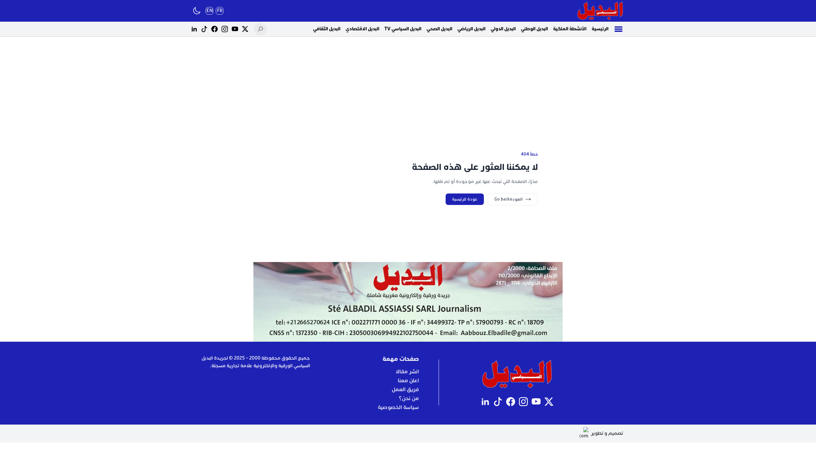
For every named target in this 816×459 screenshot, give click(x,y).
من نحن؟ (409, 398)
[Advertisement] (408, 86)
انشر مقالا (407, 371)
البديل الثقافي (326, 29)
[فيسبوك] (214, 29)
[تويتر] (245, 29)
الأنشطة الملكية (569, 29)
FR (219, 11)
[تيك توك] (204, 29)
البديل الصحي (439, 29)
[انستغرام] (225, 29)
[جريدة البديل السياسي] (600, 11)
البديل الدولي (503, 29)
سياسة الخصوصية (398, 407)
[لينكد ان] (194, 29)
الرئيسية (600, 29)
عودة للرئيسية (464, 199)
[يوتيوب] (235, 29)
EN (210, 11)
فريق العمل (405, 389)
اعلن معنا (408, 380)
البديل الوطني (534, 29)
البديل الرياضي (471, 29)
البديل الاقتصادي (362, 29)
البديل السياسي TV (402, 29)
